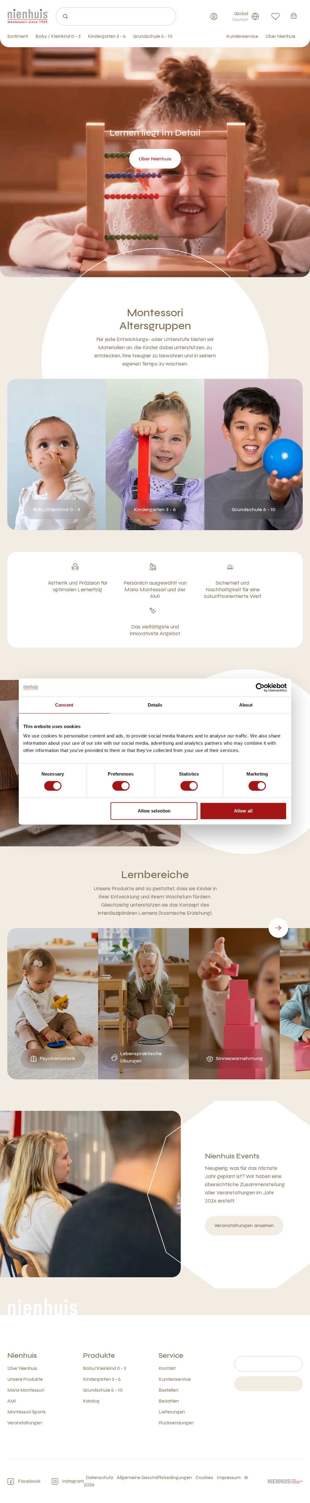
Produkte (99, 1355)
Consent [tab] (64, 704)
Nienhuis (22, 1355)
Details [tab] (155, 704)
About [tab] (245, 704)
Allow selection (154, 810)
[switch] (121, 786)
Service (171, 1355)
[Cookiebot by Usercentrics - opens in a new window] (260, 687)
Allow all (243, 810)
